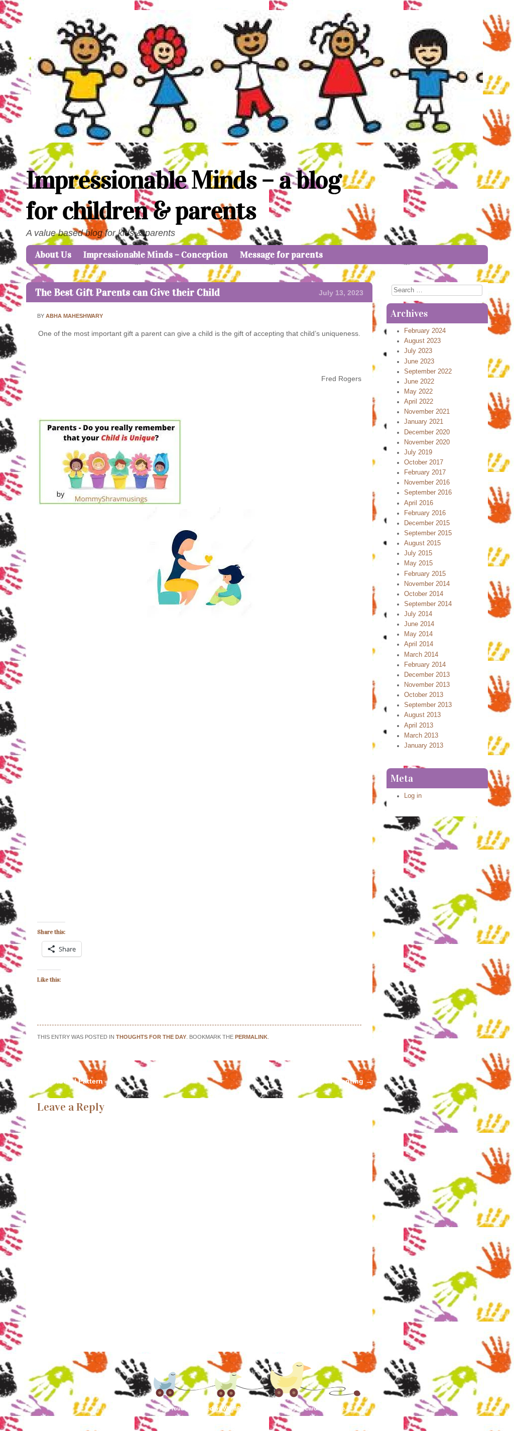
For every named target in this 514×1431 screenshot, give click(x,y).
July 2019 (418, 452)
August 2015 (422, 543)
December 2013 (427, 674)
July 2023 (418, 350)
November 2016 (427, 482)
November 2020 (427, 442)
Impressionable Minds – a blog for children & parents (183, 195)
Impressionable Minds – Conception (155, 254)
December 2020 (427, 432)
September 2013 (428, 704)
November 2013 (427, 684)
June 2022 (419, 381)
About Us (53, 254)
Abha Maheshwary (74, 316)
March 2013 (421, 735)
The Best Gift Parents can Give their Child (127, 292)
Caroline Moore (325, 1408)
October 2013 (423, 694)
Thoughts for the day (151, 1037)
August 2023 (422, 340)
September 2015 (428, 533)
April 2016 (418, 503)
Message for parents (281, 254)
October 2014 (423, 594)
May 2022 (418, 391)
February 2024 (425, 330)
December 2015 (427, 523)
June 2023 (419, 361)
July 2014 (418, 614)
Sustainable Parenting (330, 1081)
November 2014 (427, 583)
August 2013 (422, 715)
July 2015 (418, 553)
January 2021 (423, 421)
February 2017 (425, 472)
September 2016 (428, 492)
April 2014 (418, 644)
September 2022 (428, 371)
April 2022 (418, 401)
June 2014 (419, 624)
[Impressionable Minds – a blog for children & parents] (257, 140)
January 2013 (423, 745)
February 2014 (425, 664)
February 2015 (425, 573)
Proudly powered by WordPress (209, 1408)
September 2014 (428, 604)
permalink (251, 1037)
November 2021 (427, 411)
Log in (413, 795)
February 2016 (425, 513)
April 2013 (418, 725)
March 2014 (421, 654)
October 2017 (423, 462)
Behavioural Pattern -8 (68, 1081)
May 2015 (418, 563)
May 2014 (418, 634)
